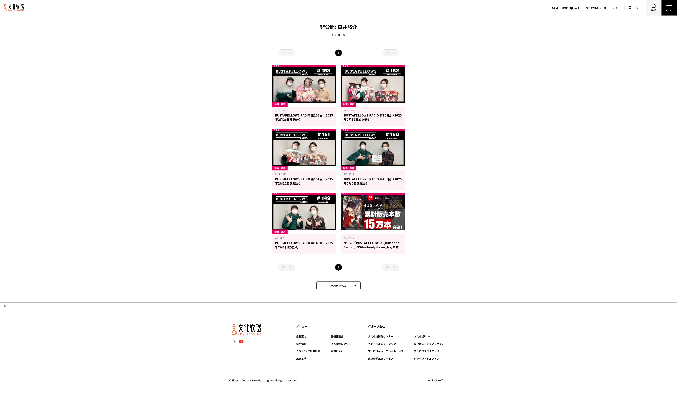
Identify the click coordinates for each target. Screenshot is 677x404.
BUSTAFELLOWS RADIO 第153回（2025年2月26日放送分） (304, 117)
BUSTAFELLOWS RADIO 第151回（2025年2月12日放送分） (304, 181)
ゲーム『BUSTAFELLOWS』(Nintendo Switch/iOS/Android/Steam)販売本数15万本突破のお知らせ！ (372, 247)
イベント (615, 8)
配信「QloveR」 (572, 8)
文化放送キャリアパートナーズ (386, 351)
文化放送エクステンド (426, 351)
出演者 (554, 8)
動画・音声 (280, 104)
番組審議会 (337, 336)
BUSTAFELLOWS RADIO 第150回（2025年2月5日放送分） (373, 181)
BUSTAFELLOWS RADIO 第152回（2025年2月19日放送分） (373, 117)
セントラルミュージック (382, 343)
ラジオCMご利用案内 (308, 351)
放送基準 (301, 358)
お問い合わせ (338, 351)
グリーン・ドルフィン (426, 358)
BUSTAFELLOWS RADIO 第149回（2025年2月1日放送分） (304, 245)
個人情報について (341, 343)
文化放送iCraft (423, 336)
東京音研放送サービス (381, 358)
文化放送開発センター (381, 336)
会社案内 (301, 336)
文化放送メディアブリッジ (429, 343)
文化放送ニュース (596, 8)
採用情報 (301, 343)
